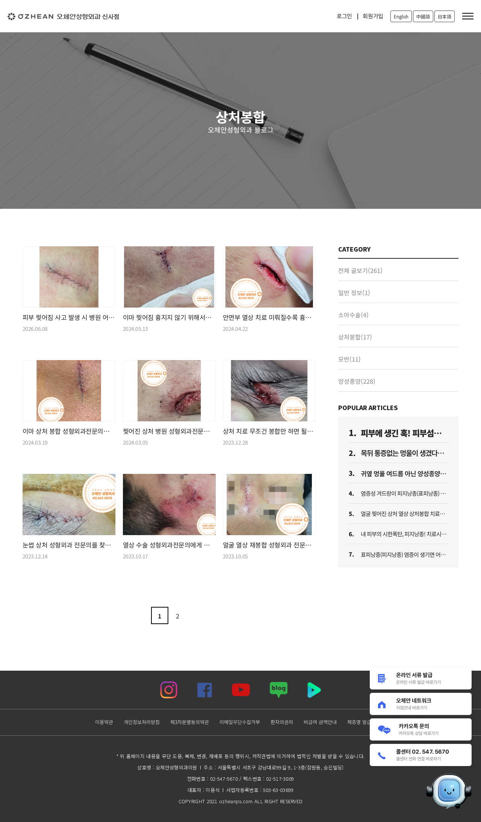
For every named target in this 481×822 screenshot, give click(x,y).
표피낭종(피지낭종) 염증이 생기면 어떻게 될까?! (413, 554)
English (401, 16)
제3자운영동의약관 (189, 721)
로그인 (344, 16)
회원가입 (373, 16)
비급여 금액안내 (319, 721)
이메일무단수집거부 (239, 721)
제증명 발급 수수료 (366, 721)
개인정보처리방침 (141, 721)
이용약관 (104, 721)
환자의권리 (281, 721)
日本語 (444, 16)
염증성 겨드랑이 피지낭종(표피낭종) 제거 (405, 493)
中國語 (423, 16)
